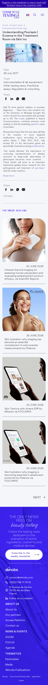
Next (37, 497)
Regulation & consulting (25, 89)
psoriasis (39, 168)
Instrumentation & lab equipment (22, 82)
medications (38, 146)
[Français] (27, 15)
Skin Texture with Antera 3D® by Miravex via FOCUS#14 (23, 410)
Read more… (9, 175)
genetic (35, 124)
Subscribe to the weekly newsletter (21, 555)
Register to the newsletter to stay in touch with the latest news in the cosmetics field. (24, 4)
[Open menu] (42, 15)
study (21, 118)
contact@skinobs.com (21, 577)
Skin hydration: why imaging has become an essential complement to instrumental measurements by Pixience (23, 344)
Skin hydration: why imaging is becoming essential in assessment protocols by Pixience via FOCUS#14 (24, 476)
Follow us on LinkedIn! (20, 598)
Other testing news (14, 85)
